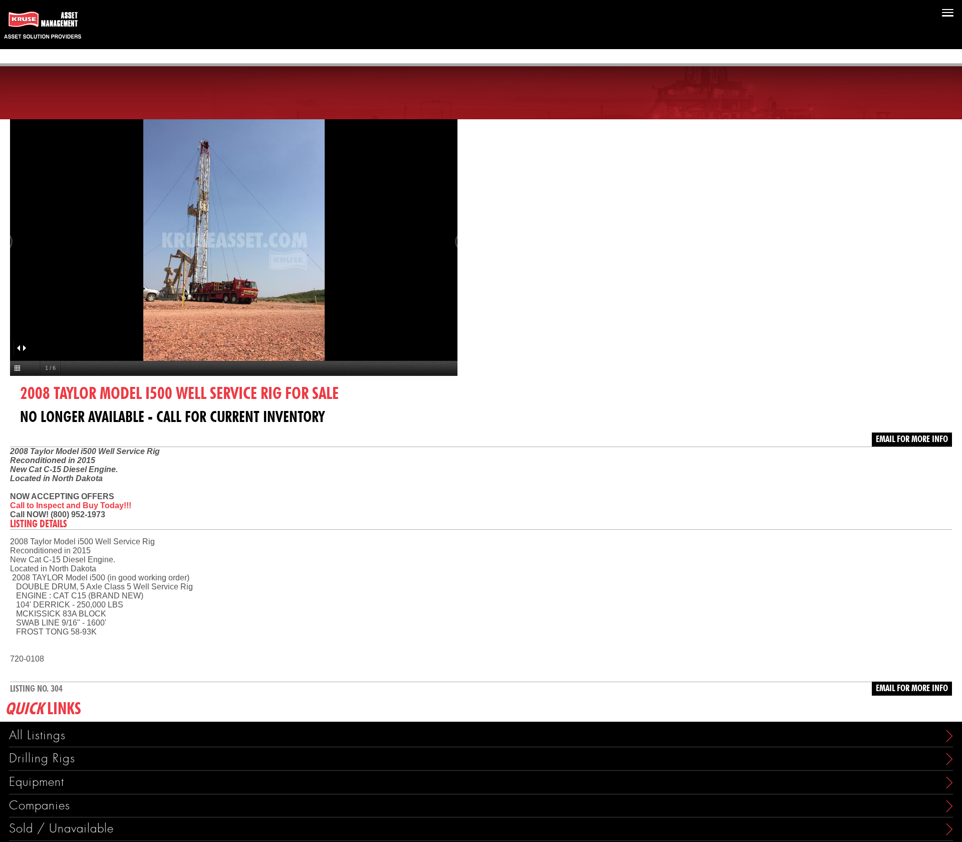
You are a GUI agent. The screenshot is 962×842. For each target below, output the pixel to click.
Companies (39, 805)
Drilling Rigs (42, 758)
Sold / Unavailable (61, 828)
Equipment (36, 782)
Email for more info (912, 439)
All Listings (37, 735)
